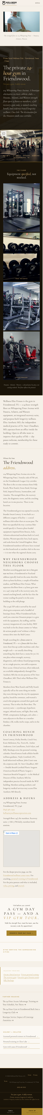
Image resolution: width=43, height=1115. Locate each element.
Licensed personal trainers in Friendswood (20, 1036)
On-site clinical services (12, 974)
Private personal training (30, 974)
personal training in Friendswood (24, 879)
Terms (5, 1081)
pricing (11, 885)
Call (10, 1111)
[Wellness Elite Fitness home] (9, 2)
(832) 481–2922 (9, 809)
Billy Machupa (9, 980)
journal (21, 885)
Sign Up (32, 1111)
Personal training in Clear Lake (16, 1041)
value (5, 885)
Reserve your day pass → (21, 933)
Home (29, 1075)
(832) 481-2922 (21, 1087)
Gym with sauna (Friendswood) (16, 1047)
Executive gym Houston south (28, 977)
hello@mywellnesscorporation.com (17, 813)
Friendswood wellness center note (16, 875)
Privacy (35, 1075)
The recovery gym (10, 977)
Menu (37, 3)
